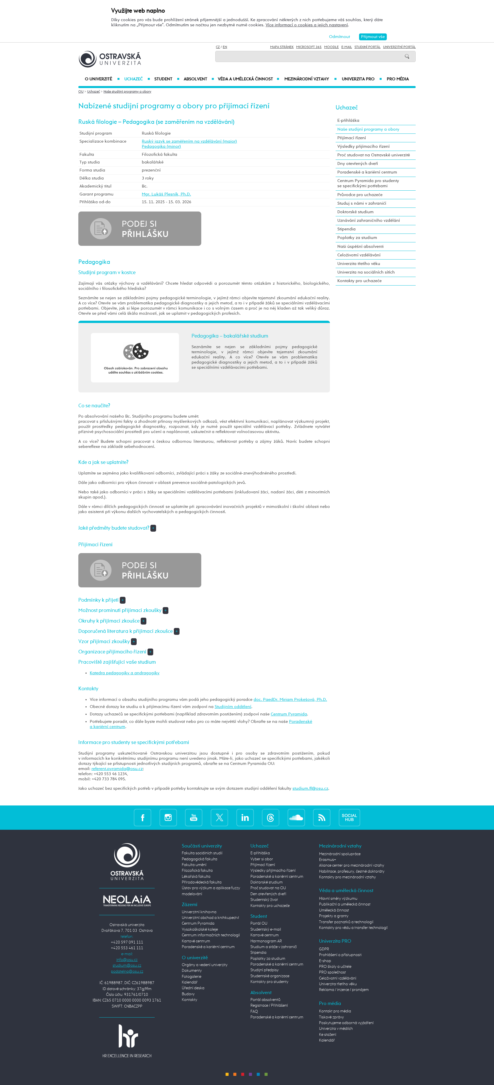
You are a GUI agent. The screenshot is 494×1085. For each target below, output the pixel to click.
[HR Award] (127, 1040)
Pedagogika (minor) (161, 146)
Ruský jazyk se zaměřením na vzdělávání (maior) (189, 141)
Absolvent (199, 79)
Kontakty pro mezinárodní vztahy (347, 877)
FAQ (254, 1012)
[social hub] (349, 817)
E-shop (325, 961)
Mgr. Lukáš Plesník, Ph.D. (166, 194)
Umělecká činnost (334, 910)
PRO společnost (332, 972)
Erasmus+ (327, 860)
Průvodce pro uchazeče (360, 195)
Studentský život (264, 900)
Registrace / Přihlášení (269, 1006)
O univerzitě (102, 79)
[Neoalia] (127, 901)
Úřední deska (193, 988)
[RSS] (321, 817)
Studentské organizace (269, 976)
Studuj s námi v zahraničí (361, 203)
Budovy (188, 994)
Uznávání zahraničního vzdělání (368, 220)
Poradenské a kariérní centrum (367, 172)
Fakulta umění (194, 865)
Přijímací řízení (351, 138)
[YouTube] (193, 817)
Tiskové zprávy (331, 1017)
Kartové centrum (196, 941)
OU (80, 91)
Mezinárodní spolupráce (339, 854)
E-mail (346, 47)
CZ (218, 47)
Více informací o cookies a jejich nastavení (307, 25)
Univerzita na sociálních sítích (366, 272)
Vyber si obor (261, 859)
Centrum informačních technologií (211, 935)
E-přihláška (348, 120)
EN (225, 47)
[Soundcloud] (296, 817)
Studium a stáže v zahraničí (273, 947)
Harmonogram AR (266, 941)
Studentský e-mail (265, 930)
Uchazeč (137, 79)
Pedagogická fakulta (199, 859)
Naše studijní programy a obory (127, 91)
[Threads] (270, 817)
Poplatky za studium (357, 238)
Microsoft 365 (309, 47)
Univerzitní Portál (399, 47)
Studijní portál (367, 47)
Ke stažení (327, 1035)
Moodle (331, 47)
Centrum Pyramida (289, 714)
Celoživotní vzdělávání (359, 255)
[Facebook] (142, 817)
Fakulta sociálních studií (202, 853)
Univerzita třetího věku (358, 264)
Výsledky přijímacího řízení (363, 146)
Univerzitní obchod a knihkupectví (210, 918)
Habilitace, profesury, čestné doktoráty (352, 871)
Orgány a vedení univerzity (205, 965)
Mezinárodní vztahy (310, 79)
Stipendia (346, 229)
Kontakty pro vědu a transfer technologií (353, 928)
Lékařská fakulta (196, 877)
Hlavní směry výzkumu (338, 899)
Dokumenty (192, 971)
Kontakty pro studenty (269, 982)
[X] (219, 817)
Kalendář (190, 982)
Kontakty (189, 1000)
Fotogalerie (191, 977)
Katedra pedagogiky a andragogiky (125, 673)
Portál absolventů (265, 1000)
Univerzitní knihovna (199, 912)
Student (167, 79)
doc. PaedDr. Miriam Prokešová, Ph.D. (290, 699)
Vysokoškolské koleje (200, 930)
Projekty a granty (333, 916)
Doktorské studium (355, 212)
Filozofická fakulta (197, 871)
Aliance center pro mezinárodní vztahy (351, 865)
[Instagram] (168, 817)
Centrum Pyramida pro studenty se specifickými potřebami (368, 183)
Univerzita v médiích (336, 1029)
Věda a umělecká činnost (248, 79)
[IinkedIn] (245, 817)
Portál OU (258, 924)
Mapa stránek (282, 47)
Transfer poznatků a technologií (346, 922)
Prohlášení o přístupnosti (340, 955)
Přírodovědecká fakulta (202, 882)
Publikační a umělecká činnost (344, 904)
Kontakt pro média (335, 1011)
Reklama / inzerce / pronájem (344, 990)
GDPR (324, 949)
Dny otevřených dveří (357, 163)
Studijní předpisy (264, 970)
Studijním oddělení (233, 707)
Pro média (398, 79)
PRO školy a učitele (335, 967)
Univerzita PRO (362, 79)
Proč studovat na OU (268, 888)
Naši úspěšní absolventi (360, 246)
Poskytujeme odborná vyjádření (346, 1023)
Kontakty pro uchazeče (359, 281)
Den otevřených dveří (268, 894)
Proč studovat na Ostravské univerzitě (373, 155)
